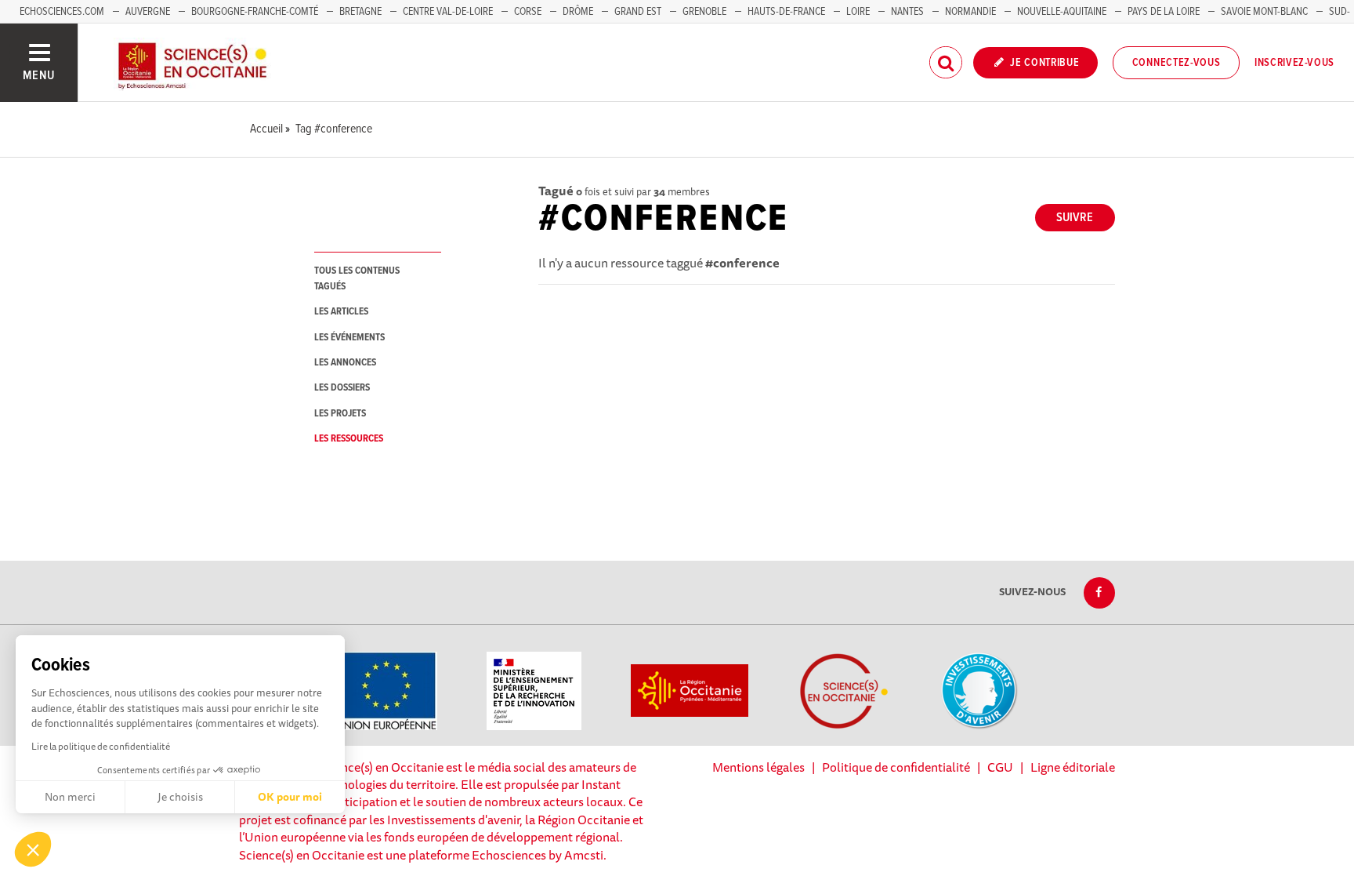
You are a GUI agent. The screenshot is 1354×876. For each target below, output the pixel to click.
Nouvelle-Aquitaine (1061, 12)
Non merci (70, 796)
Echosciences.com (62, 12)
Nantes (907, 12)
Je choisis (180, 796)
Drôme (578, 12)
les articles (341, 311)
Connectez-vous (1176, 63)
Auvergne (147, 12)
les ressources (348, 438)
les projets (340, 413)
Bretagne (360, 12)
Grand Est (637, 12)
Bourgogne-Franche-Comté (254, 12)
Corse (527, 12)
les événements (349, 337)
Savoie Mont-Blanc (1264, 12)
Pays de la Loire (1164, 12)
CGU (1000, 767)
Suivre (1074, 217)
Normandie (970, 12)
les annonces (345, 362)
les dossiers (342, 387)
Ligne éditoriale (1072, 767)
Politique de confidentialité (896, 767)
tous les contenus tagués (357, 278)
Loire (858, 12)
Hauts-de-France (786, 12)
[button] (33, 849)
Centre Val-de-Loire (448, 12)
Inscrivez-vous (1294, 63)
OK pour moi (290, 796)
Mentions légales (758, 767)
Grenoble (705, 12)
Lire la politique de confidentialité (100, 746)
